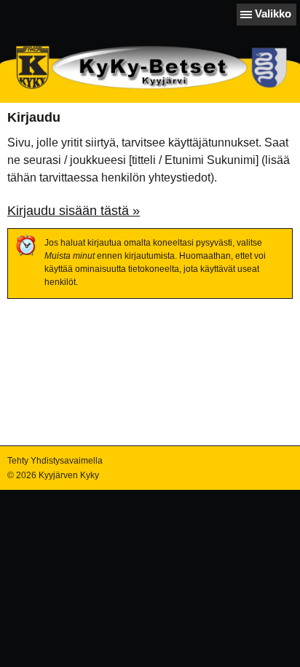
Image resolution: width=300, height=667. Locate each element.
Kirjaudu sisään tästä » (73, 210)
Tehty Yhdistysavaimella (55, 461)
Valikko (273, 13)
